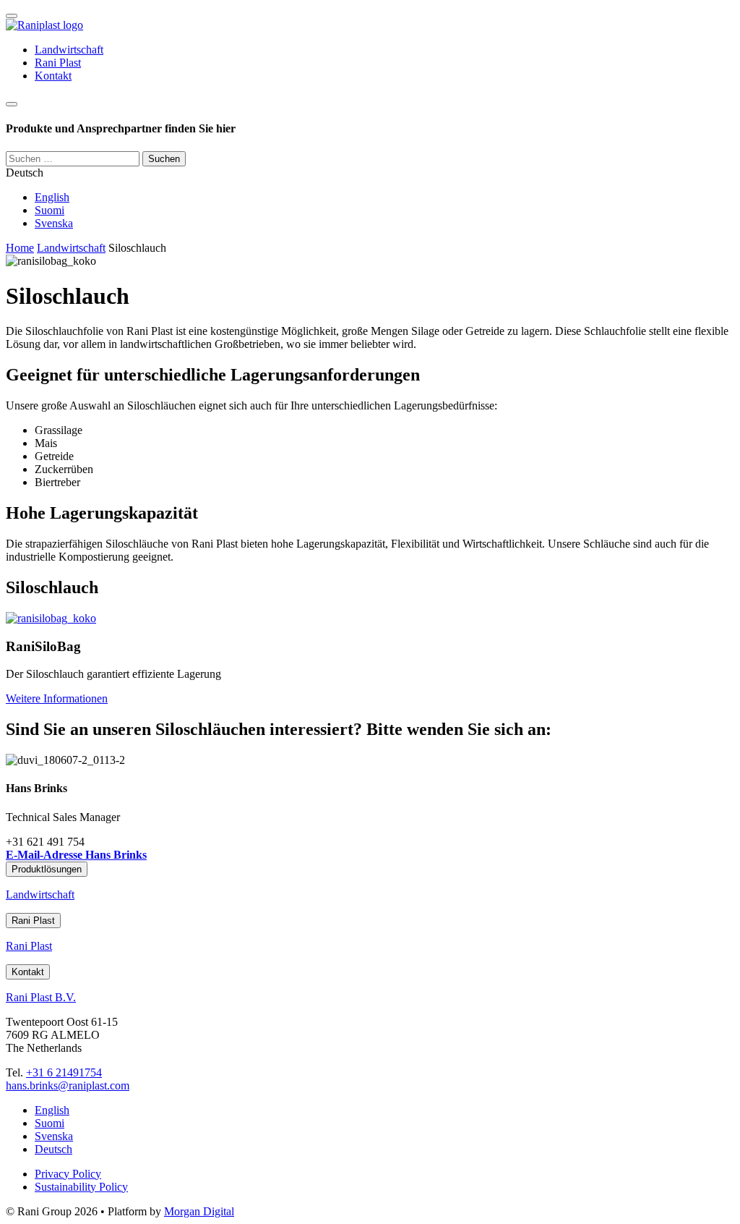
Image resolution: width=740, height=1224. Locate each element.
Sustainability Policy (81, 1187)
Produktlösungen (47, 869)
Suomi (49, 210)
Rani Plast (58, 62)
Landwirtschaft (69, 49)
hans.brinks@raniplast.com (67, 1085)
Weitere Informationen (57, 698)
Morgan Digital (199, 1211)
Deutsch (53, 1149)
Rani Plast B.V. (41, 997)
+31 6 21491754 (64, 1072)
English (52, 197)
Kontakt (53, 75)
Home (20, 248)
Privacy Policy (68, 1174)
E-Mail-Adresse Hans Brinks (76, 855)
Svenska (54, 223)
